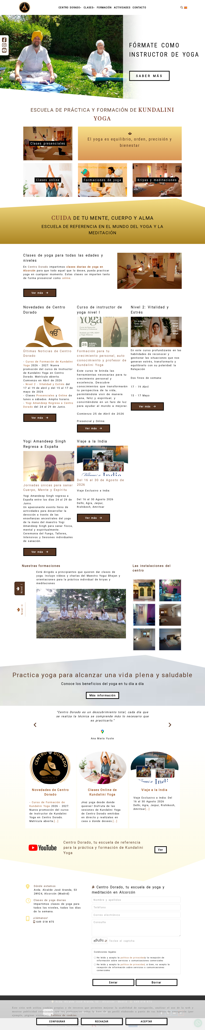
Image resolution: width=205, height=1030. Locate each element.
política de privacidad (133, 978)
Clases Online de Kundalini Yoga (102, 813)
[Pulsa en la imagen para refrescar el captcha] (99, 962)
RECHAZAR (101, 1021)
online (66, 278)
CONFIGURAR (57, 1021)
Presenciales (45, 395)
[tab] (20, 588)
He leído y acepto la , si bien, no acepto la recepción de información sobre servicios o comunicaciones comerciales (133, 988)
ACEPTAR (146, 1021)
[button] (102, 695)
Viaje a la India (92, 441)
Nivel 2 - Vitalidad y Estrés (45, 384)
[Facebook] (4, 40)
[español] (185, 7)
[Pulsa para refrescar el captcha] (106, 962)
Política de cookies (64, 1015)
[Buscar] (182, 7)
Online (63, 395)
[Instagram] (4, 46)
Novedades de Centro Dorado (50, 813)
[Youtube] (4, 51)
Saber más (149, 76)
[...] (56, 842)
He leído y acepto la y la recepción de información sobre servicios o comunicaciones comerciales (130, 980)
